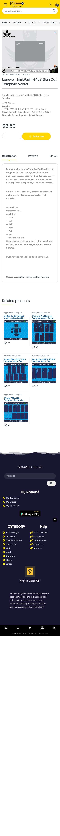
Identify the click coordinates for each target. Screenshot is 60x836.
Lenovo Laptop (49, 22)
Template (17, 22)
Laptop (32, 22)
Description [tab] (9, 156)
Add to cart (38, 136)
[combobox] (26, 11)
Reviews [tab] (33, 156)
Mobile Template (15, 313)
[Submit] (51, 483)
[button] (55, 32)
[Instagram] (55, 520)
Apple (6, 313)
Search (54, 11)
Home (4, 22)
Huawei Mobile (9, 356)
